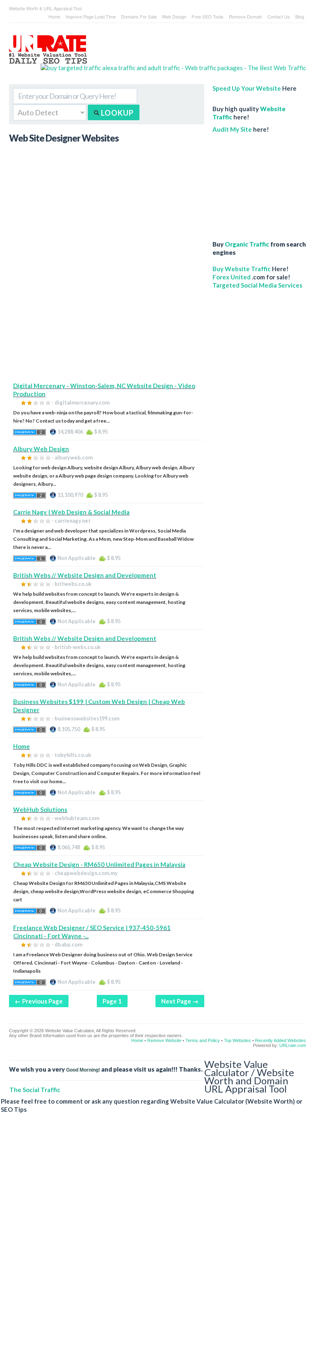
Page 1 (112, 1001)
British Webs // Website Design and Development (84, 575)
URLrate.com (292, 1045)
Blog (299, 16)
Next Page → (180, 1001)
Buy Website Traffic (241, 268)
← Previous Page (39, 1001)
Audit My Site (232, 129)
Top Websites (237, 1040)
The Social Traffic (34, 1089)
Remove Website (164, 1040)
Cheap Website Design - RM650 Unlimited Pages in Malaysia (99, 864)
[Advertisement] (106, 324)
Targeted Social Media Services (257, 285)
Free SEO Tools (208, 16)
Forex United (231, 277)
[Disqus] (153, 1238)
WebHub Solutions (40, 809)
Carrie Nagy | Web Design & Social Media (71, 512)
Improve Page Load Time (91, 16)
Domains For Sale (139, 16)
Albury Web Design (41, 449)
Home (54, 16)
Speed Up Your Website (246, 88)
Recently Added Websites (280, 1040)
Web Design (174, 16)
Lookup (116, 112)
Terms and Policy (202, 1040)
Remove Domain (245, 16)
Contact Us (278, 16)
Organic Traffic (247, 244)
